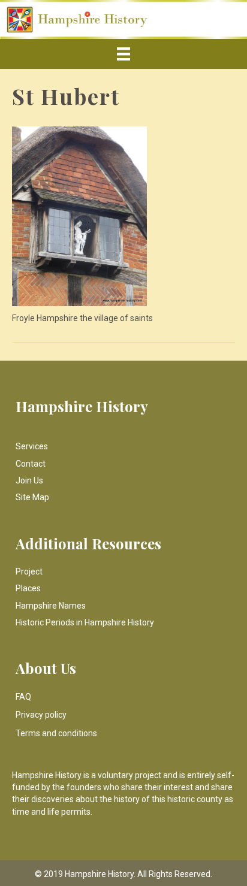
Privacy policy (41, 714)
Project (29, 571)
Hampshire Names (51, 605)
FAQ (23, 696)
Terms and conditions (56, 733)
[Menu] (123, 54)
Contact (31, 463)
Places (28, 588)
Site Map (32, 497)
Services (32, 446)
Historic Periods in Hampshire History (85, 622)
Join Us (29, 480)
